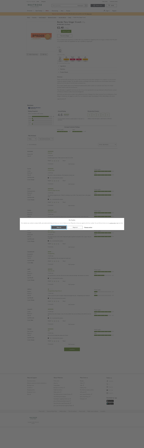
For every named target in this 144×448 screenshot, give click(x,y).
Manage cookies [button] (88, 227)
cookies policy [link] (112, 223)
